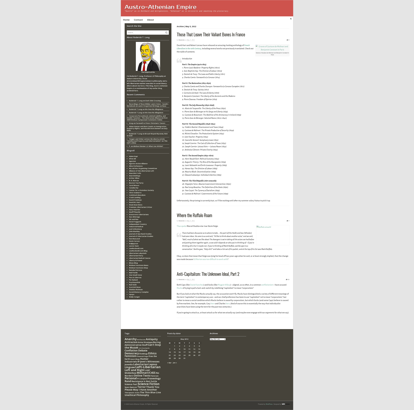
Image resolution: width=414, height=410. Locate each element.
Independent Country (138, 224)
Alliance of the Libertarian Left (141, 171)
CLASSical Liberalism (137, 195)
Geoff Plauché (134, 212)
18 (189, 352)
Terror (141, 387)
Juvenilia (129, 364)
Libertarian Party (136, 255)
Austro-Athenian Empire (161, 7)
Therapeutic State (132, 393)
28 (170, 358)
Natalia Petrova (135, 270)
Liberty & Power (135, 260)
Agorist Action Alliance (138, 163)
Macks (179, 288)
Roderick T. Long (136, 101)
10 (184, 349)
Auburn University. (134, 78)
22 (175, 355)
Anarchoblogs (134, 176)
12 (194, 349)
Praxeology (154, 378)
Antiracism (131, 342)
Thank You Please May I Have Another (142, 388)
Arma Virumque (145, 342)
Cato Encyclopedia (144, 348)
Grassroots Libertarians (139, 214)
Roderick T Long (135, 109)
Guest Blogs (135, 359)
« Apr (169, 363)
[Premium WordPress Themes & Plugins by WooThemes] (286, 404)
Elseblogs (143, 353)
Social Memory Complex (139, 292)
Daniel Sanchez (196, 285)
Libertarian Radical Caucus (139, 258)
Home (126, 19)
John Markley (134, 231)
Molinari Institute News (138, 265)
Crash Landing (134, 197)
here (213, 304)
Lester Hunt (134, 246)
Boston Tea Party (136, 183)
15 (175, 352)
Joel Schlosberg (135, 229)
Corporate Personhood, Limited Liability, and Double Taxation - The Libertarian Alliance (146, 117)
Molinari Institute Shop (138, 268)
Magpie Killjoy (224, 285)
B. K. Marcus (134, 180)
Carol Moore (134, 185)
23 (179, 355)
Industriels (131, 361)
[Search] (166, 32)
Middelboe (130, 372)
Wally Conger (134, 297)
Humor (144, 358)
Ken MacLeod (134, 239)
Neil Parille (133, 273)
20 (199, 352)
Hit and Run (133, 219)
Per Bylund (133, 280)
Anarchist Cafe (135, 173)
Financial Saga (142, 356)
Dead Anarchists (135, 205)
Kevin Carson (134, 241)
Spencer (133, 387)
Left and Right (135, 370)
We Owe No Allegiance (154, 109)
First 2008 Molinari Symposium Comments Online (147, 119)
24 (184, 355)
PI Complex (142, 378)
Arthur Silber (134, 178)
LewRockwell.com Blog (138, 251)
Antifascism (141, 340)
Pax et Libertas (135, 277)
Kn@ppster (133, 243)
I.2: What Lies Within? (148, 146)
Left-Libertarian (148, 367)
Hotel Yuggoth (135, 222)
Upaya (131, 294)
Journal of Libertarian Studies (141, 236)
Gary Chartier (134, 210)
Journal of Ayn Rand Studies (140, 234)
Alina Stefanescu (136, 166)
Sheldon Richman (136, 289)
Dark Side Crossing (153, 101)
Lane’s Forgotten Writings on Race (152, 106)
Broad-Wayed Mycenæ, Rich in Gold (147, 135)
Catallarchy (133, 188)
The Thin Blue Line (150, 392)
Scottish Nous (135, 287)
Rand (128, 381)
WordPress (269, 404)
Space (127, 387)
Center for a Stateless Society (141, 190)
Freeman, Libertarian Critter (140, 207)
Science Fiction (148, 384)
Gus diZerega (134, 217)
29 (175, 358)
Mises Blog (133, 263)
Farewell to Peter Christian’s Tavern (150, 123)
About (150, 19)
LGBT (147, 370)
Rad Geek (133, 285)
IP (138, 361)
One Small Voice (135, 275)
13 (199, 349)
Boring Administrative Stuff (143, 343)
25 (189, 355)
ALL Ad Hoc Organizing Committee (143, 168)
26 (288, 279)
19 (194, 352)
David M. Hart (134, 202)
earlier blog (157, 88)
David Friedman (135, 200)
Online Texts (142, 375)
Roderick (182, 40)
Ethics (152, 353)
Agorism (132, 161)
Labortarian (140, 364)
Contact (138, 19)
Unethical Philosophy (137, 395)
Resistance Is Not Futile (144, 381)
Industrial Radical (136, 226)
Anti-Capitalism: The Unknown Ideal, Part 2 (208, 274)
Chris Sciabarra (135, 192)
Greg (131, 123)
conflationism (267, 285)
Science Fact (131, 384)
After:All (132, 159)
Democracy (132, 353)
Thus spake (181, 226)
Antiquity (152, 339)
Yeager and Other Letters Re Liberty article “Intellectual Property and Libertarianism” (146, 140)
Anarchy (131, 339)
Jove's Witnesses (149, 361)
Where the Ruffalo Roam (194, 215)
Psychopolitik (134, 282)
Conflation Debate (136, 350)
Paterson (154, 376)
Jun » (175, 363)
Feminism (130, 356)
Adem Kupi (133, 156)
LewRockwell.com (136, 248)
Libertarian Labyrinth (137, 253)
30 (179, 358)
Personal (131, 378)
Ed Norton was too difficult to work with (210, 259)
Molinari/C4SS (146, 372)
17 (184, 352)
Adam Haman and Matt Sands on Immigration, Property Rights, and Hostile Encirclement (147, 127)
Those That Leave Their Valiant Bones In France (211, 34)
